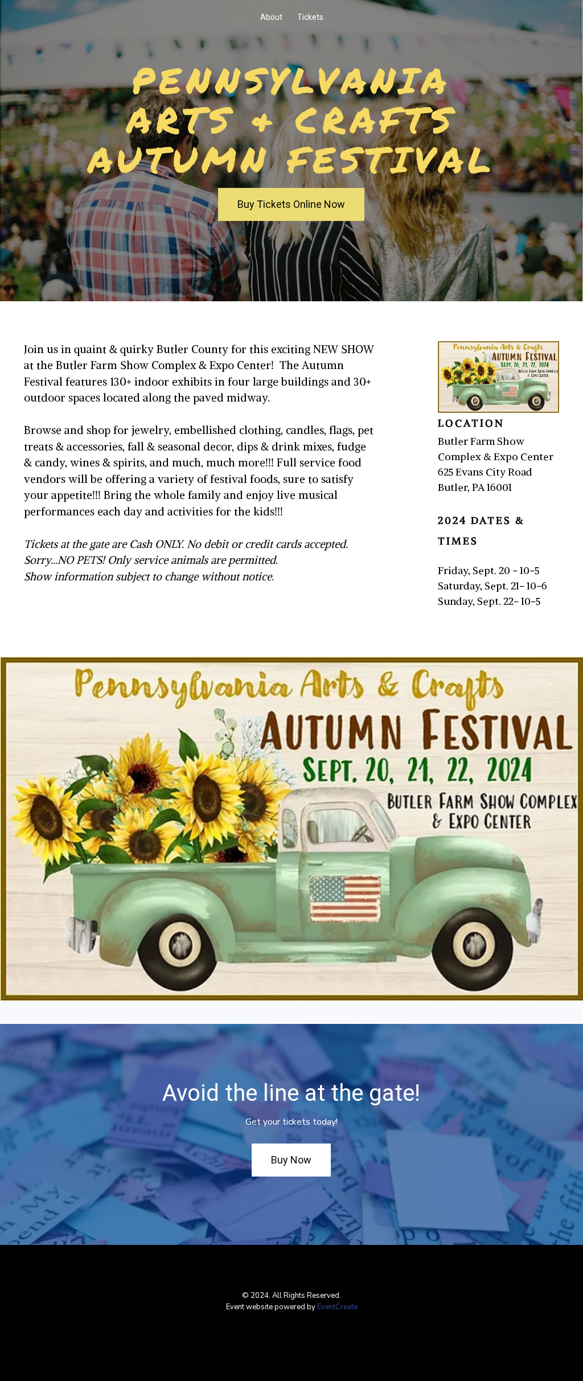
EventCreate (337, 1307)
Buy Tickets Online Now (291, 204)
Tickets (310, 17)
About (271, 17)
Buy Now (291, 1160)
